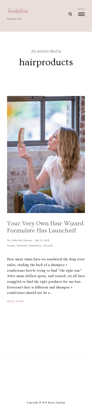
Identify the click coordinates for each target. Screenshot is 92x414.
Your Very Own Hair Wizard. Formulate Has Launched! (46, 227)
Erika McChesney (22, 240)
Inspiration (34, 246)
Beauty (11, 246)
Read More (15, 301)
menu (81, 9)
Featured (22, 246)
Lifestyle (48, 246)
